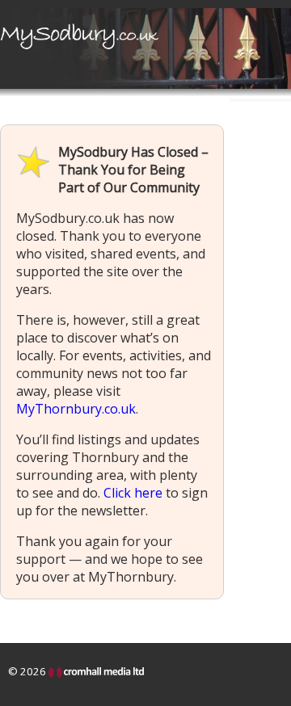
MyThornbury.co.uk (76, 409)
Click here (132, 493)
